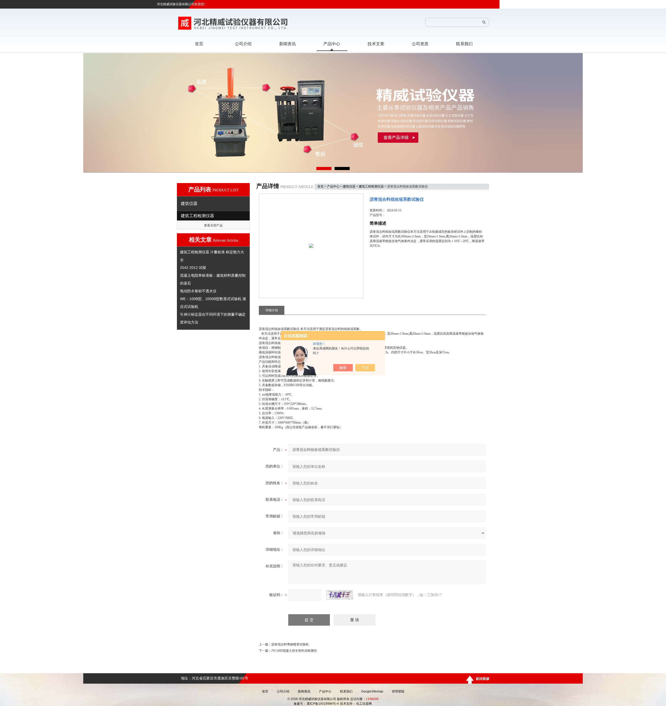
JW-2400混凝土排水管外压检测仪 (294, 650)
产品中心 (333, 186)
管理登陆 (398, 691)
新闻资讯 (304, 691)
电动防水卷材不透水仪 (198, 291)
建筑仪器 (349, 186)
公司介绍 (283, 691)
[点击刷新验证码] (339, 595)
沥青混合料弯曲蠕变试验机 (290, 644)
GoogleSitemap (372, 691)
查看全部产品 (213, 225)
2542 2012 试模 (193, 267)
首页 (320, 186)
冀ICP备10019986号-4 (323, 703)
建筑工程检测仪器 (371, 186)
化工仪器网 (364, 703)
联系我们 (346, 691)
